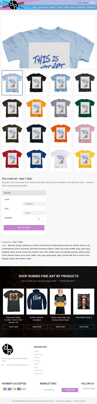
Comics (60, 7)
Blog (73, 7)
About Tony (43, 7)
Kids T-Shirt (18, 242)
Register (85, 3)
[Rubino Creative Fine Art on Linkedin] (87, 388)
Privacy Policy (48, 401)
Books (67, 7)
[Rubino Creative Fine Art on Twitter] (85, 388)
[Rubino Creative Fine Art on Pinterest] (92, 388)
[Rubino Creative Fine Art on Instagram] (94, 388)
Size (6, 208)
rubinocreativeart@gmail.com (17, 365)
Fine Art (52, 7)
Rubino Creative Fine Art (34, 401)
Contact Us (91, 7)
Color (7, 199)
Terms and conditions (63, 401)
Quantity (8, 218)
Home (35, 7)
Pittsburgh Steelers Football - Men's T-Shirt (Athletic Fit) (13, 320)
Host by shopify (79, 401)
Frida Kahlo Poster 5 (84, 317)
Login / (79, 3)
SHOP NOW (13, 327)
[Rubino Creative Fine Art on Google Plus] (90, 388)
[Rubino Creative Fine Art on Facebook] (83, 388)
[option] (13, 309)
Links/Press (80, 7)
